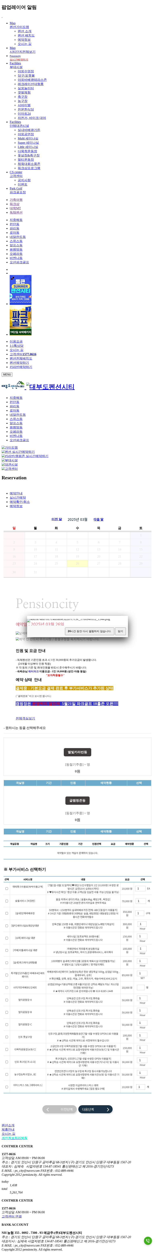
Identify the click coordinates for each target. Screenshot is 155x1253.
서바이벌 (24, 105)
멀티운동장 (26, 159)
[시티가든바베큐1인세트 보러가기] (40, 988)
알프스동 (16, 245)
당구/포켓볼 (26, 75)
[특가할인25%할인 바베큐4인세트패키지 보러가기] (31, 977)
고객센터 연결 (12, 1216)
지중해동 (16, 220)
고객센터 (23, 354)
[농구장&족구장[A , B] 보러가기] (39, 1075)
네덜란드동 (18, 237)
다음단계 (94, 1109)
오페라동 (16, 253)
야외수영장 (26, 71)
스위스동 (16, 241)
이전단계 (61, 1109)
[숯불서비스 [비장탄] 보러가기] (38, 901)
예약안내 (16, 493)
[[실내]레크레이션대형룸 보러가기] (40, 963)
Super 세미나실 (28, 142)
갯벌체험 (24, 92)
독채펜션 (16, 212)
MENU (7, 374)
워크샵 (14, 204)
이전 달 (56, 519)
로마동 (14, 232)
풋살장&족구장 (29, 155)
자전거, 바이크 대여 (32, 118)
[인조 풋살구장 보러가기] (35, 1037)
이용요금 (16, 341)
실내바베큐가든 (29, 130)
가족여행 (16, 199)
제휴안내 (8, 1129)
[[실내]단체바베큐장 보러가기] (38, 913)
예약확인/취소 (20, 501)
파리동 (14, 228)
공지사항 (24, 180)
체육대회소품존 (29, 164)
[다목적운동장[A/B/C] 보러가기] (39, 1050)
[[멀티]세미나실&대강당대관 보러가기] (42, 926)
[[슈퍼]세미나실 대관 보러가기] (38, 938)
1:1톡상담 (16, 345)
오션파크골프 (19, 262)
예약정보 (24, 39)
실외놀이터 (26, 88)
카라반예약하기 (21, 367)
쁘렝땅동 (16, 249)
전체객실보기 (25, 718)
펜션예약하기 (19, 362)
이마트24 (24, 113)
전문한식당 (26, 109)
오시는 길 (24, 44)
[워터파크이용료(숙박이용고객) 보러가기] (28, 890)
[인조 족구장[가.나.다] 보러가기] (39, 1062)
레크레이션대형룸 (31, 84)
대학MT (15, 208)
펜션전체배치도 (21, 358)
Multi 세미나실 (28, 138)
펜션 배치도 (26, 35)
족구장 (22, 96)
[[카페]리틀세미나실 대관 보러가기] (40, 950)
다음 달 (99, 519)
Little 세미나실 (28, 147)
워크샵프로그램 (29, 168)
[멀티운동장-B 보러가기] (35, 1012)
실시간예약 (18, 497)
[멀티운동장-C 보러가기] (35, 1025)
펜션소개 (8, 1125)
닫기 (120, 631)
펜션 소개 (24, 31)
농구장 (22, 101)
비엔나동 (16, 258)
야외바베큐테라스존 (32, 79)
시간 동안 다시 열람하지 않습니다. (89, 631)
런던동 (14, 224)
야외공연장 (26, 134)
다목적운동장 (27, 151)
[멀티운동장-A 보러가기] (35, 1000)
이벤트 (22, 184)
